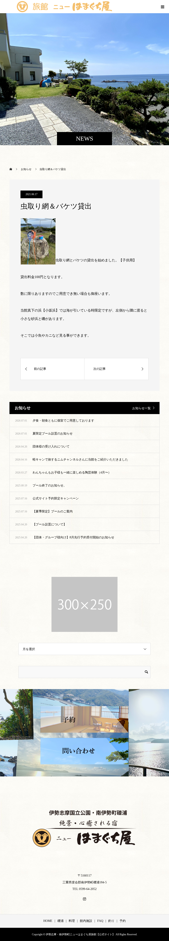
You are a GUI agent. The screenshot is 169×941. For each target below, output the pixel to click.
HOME (47, 921)
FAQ (100, 921)
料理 (72, 921)
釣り (111, 921)
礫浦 (60, 921)
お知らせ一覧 (141, 408)
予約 (122, 921)
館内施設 (86, 921)
